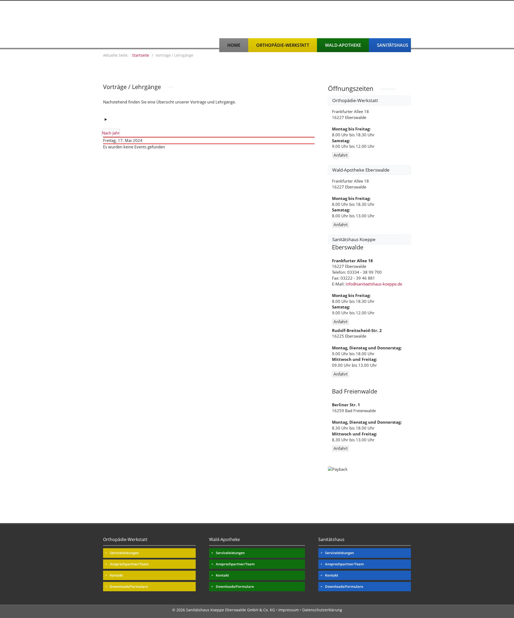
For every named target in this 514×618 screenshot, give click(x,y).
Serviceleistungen (124, 552)
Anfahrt (340, 155)
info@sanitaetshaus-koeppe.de (374, 284)
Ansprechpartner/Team (129, 564)
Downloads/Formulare (129, 586)
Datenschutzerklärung (322, 609)
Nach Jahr (111, 133)
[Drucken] (111, 119)
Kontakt (116, 575)
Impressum (288, 609)
